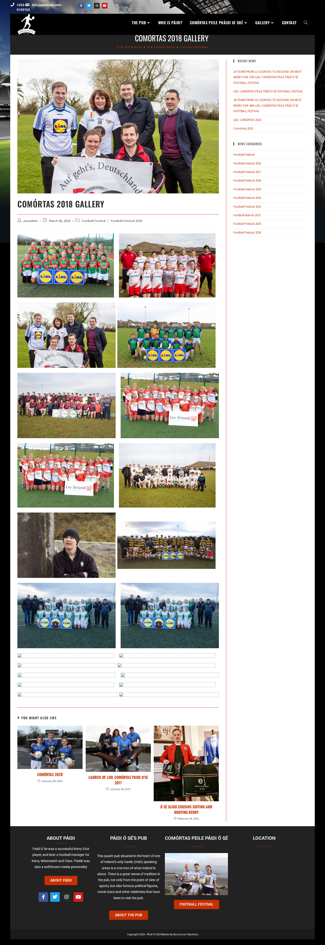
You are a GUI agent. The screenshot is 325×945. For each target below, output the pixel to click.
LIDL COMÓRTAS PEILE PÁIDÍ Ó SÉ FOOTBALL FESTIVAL (268, 91)
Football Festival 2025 (247, 224)
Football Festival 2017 (247, 172)
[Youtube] (105, 6)
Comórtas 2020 (50, 774)
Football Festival (94, 221)
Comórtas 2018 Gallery (194, 47)
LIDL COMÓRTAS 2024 (247, 120)
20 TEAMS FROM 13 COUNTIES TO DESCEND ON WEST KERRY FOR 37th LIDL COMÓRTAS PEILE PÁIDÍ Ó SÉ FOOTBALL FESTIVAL (267, 77)
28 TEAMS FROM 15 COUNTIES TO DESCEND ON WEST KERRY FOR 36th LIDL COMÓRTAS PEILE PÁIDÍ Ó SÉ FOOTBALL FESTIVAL (267, 105)
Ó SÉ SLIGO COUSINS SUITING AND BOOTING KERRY (186, 809)
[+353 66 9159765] (12, 4)
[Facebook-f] (81, 6)
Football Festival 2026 (247, 232)
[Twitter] (89, 6)
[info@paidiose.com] (28, 4)
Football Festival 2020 (247, 198)
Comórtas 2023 (243, 128)
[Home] (117, 47)
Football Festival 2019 (247, 189)
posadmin (31, 221)
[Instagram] (97, 6)
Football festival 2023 (246, 215)
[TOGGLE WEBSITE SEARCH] (305, 22)
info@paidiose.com (46, 5)
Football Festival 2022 (247, 207)
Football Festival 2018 (126, 221)
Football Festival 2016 (247, 163)
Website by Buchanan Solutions (179, 934)
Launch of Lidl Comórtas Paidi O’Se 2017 (118, 780)
